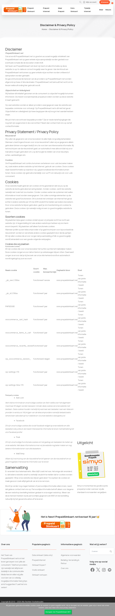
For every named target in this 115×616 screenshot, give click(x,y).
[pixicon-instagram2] (104, 570)
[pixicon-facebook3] (92, 570)
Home (44, 29)
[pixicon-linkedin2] (109, 570)
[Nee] (112, 609)
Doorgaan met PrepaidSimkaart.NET (58, 612)
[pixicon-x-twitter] (98, 570)
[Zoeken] (80, 2)
